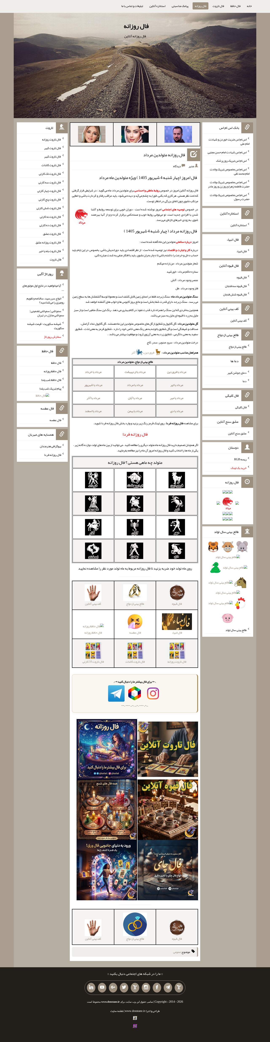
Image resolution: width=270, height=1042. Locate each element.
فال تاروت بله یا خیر (50, 251)
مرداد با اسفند (93, 411)
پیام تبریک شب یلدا (50, 388)
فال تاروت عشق (52, 234)
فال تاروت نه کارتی (50, 216)
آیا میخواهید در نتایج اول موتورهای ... (43, 288)
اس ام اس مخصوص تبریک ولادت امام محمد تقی (230, 171)
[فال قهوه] (168, 811)
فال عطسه (55, 420)
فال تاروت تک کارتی (50, 174)
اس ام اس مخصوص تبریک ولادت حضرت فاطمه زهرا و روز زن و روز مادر (229, 184)
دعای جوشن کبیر (237, 372)
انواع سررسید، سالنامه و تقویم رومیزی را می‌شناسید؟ (45, 300)
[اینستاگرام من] (146, 988)
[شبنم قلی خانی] (91, 135)
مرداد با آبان (135, 398)
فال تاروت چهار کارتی (49, 191)
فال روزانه (200, 6)
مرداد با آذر (93, 398)
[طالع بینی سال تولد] (227, 583)
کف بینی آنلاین (239, 320)
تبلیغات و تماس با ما (132, 6)
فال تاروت (218, 6)
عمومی (177, 952)
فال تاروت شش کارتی (48, 208)
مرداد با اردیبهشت (135, 372)
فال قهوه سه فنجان (236, 286)
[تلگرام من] (168, 988)
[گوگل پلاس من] (113, 988)
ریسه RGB (240, 459)
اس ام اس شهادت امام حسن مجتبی (227, 152)
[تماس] (135, 988)
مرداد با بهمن (135, 411)
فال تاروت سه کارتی (49, 182)
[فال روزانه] (107, 750)
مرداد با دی (176, 411)
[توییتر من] (124, 988)
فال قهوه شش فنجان (235, 294)
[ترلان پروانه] (135, 135)
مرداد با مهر (176, 398)
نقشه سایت (116, 1011)
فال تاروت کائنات (51, 165)
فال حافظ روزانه (93, 632)
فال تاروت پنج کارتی (50, 199)
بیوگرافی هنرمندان (50, 446)
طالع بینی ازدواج (238, 347)
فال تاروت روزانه (51, 139)
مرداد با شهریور (93, 385)
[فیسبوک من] (157, 988)
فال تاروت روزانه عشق (48, 242)
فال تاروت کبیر (52, 148)
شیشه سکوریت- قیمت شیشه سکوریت (45, 326)
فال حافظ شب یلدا (51, 380)
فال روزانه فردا (52, 455)
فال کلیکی (241, 407)
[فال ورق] (107, 871)
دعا (245, 381)
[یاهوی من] (179, 988)
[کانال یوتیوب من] (102, 988)
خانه (249, 6)
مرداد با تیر (176, 385)
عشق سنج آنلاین (237, 433)
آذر (133, 352)
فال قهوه (242, 277)
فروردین (149, 352)
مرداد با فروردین (176, 372)
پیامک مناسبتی (180, 6)
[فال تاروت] (168, 750)
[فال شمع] (107, 811)
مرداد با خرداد (93, 372)
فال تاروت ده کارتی (50, 225)
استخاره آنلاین (157, 6)
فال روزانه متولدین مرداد (164, 155)
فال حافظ (235, 6)
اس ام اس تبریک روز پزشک (231, 161)
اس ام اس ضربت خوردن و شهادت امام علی (229, 141)
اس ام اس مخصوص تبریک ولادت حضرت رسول (230, 197)
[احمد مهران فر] (178, 135)
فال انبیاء (241, 251)
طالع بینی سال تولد (236, 630)
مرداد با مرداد (135, 385)
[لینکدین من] (91, 988)
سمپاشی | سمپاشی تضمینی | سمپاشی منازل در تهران (47, 313)
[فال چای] (168, 871)
